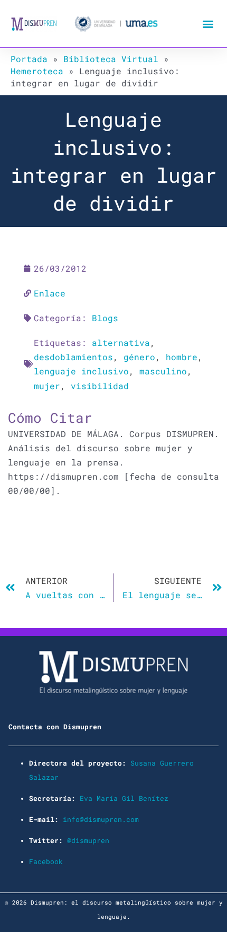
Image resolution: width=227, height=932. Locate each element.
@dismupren (88, 840)
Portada (29, 58)
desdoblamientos (73, 356)
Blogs (105, 317)
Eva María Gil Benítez (124, 798)
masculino (163, 370)
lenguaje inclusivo (81, 370)
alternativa (121, 342)
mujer (47, 385)
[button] (207, 24)
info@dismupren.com (101, 819)
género (139, 356)
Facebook (46, 861)
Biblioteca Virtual (110, 58)
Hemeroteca (37, 70)
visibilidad (100, 385)
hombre (181, 356)
